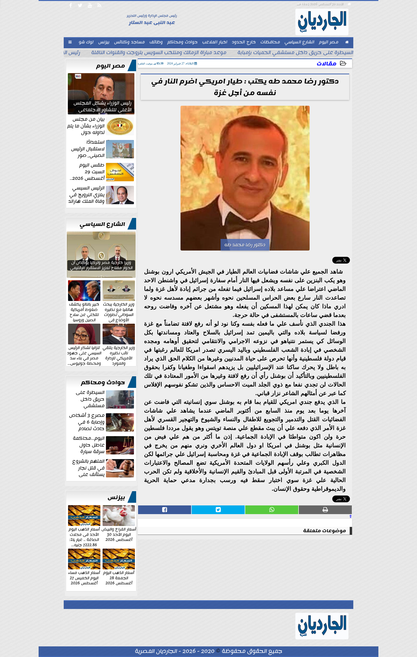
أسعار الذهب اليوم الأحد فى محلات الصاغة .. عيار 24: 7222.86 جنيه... (84, 537)
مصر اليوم (110, 66)
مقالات (326, 64)
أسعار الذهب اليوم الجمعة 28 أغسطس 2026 (118, 577)
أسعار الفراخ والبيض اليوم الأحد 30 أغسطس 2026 (119, 534)
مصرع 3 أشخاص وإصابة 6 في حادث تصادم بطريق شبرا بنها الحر (102, 422)
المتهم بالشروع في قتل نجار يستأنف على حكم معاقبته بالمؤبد (103, 468)
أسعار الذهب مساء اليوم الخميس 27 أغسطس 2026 (84, 577)
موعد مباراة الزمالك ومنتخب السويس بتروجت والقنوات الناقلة (158, 53)
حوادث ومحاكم (103, 382)
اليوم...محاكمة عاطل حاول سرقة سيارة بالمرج (104, 445)
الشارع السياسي (102, 224)
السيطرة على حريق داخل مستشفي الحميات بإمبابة (295, 53)
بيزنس (116, 497)
